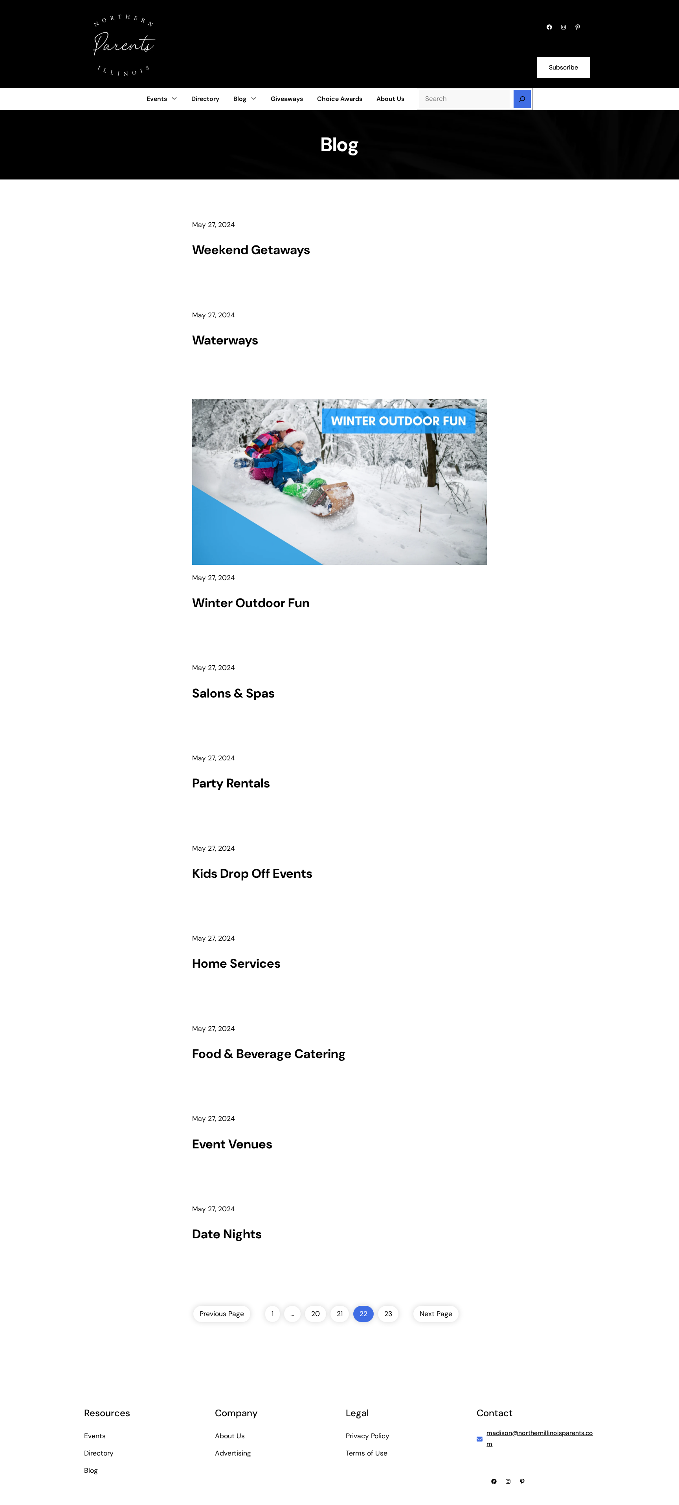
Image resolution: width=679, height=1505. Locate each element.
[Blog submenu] (254, 98)
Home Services (236, 963)
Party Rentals (231, 783)
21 (340, 1313)
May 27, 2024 (213, 224)
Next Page (436, 1313)
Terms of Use (366, 1453)
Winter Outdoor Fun (251, 603)
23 (388, 1313)
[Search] (522, 99)
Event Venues (232, 1144)
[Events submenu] (174, 98)
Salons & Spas (233, 693)
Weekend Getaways (251, 250)
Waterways (225, 340)
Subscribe (563, 67)
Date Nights (227, 1234)
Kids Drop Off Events (252, 873)
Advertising (233, 1453)
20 (315, 1313)
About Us (230, 1436)
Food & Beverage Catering (269, 1053)
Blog (239, 99)
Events (157, 99)
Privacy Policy (367, 1436)
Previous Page (222, 1313)
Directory (99, 1453)
